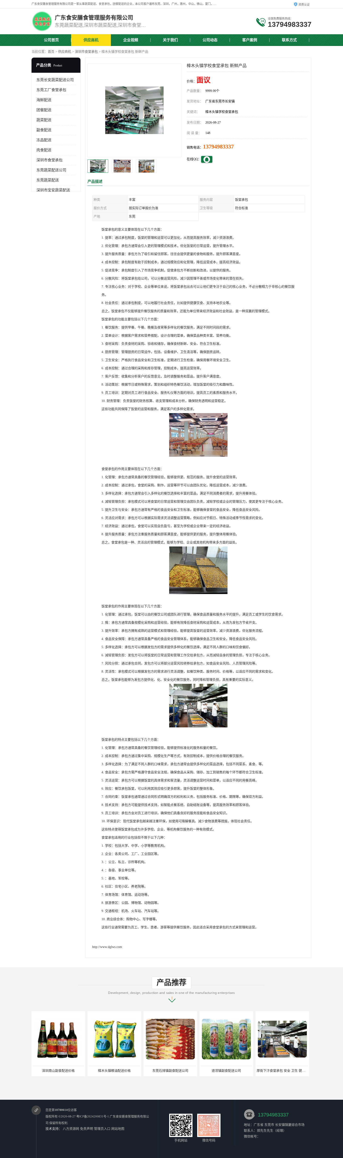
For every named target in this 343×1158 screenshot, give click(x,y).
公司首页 (51, 40)
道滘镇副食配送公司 (226, 1070)
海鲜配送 (43, 100)
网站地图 (117, 1128)
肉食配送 (43, 150)
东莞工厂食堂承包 (51, 90)
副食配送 (43, 130)
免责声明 (86, 1128)
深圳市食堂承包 (86, 51)
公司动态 (210, 40)
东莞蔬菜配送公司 (51, 170)
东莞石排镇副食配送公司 (170, 1070)
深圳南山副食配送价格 (58, 1070)
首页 (51, 51)
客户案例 (249, 40)
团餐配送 (43, 110)
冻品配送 (43, 140)
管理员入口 (102, 1128)
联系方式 (289, 40)
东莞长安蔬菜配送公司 (55, 80)
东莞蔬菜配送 (47, 180)
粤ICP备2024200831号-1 (92, 1116)
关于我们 (170, 40)
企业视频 (130, 40)
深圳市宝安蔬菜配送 (53, 190)
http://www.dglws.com (107, 947)
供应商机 (91, 40)
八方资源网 (71, 1128)
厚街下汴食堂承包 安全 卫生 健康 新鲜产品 (288, 1070)
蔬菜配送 (43, 120)
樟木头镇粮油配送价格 (114, 1070)
